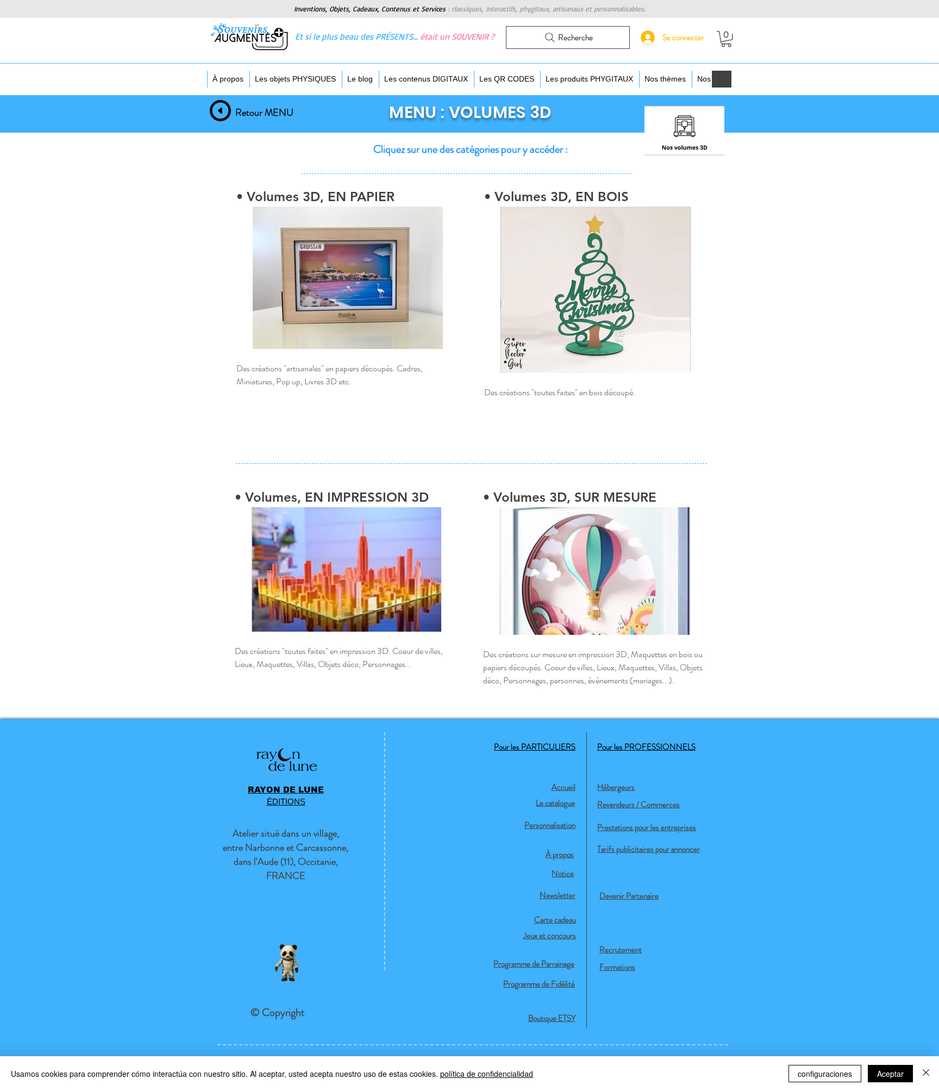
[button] (726, 39)
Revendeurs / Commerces (638, 805)
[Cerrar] (925, 1073)
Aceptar (890, 1073)
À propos (560, 855)
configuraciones (825, 1073)
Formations (617, 967)
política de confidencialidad (486, 1073)
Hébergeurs (616, 787)
